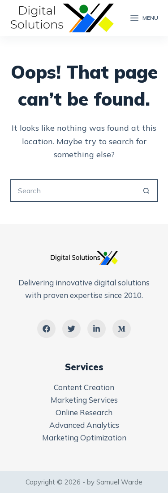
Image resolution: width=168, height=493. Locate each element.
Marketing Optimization (84, 437)
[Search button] (147, 190)
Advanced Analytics (84, 425)
